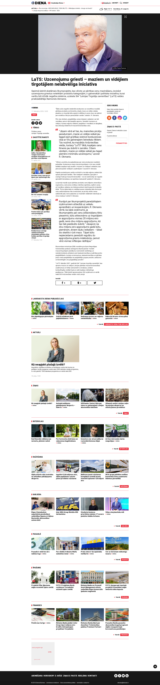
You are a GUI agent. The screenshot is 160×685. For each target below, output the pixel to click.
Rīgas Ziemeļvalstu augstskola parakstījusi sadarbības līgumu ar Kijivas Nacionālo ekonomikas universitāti (42, 516)
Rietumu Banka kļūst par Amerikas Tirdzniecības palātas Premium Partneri (91, 625)
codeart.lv (86, 682)
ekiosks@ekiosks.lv (123, 682)
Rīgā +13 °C (108, 9)
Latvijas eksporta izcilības (40, 10)
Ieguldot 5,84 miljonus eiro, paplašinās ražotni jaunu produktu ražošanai (67, 476)
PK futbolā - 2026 (55, 10)
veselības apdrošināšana (41, 655)
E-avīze (58, 676)
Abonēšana (37, 676)
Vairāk (101, 324)
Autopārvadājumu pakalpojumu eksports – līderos (65, 405)
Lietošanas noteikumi (52, 682)
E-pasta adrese (112, 136)
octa (49, 652)
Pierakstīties (121, 143)
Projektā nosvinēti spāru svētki (42, 586)
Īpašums (37, 568)
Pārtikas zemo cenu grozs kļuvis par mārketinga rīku (40, 176)
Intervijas (38, 421)
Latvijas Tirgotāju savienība (40, 133)
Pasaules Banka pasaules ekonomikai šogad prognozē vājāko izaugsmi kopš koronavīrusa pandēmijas (116, 626)
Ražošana (38, 457)
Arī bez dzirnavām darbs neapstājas (115, 440)
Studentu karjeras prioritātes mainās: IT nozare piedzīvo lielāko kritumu (92, 514)
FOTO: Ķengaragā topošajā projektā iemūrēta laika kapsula (115, 587)
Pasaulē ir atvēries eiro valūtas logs (40, 553)
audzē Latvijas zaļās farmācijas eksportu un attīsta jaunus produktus (116, 405)
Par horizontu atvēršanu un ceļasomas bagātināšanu (67, 441)
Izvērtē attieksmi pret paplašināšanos (65, 317)
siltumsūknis (47, 660)
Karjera (37, 494)
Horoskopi (49, 676)
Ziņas (34, 115)
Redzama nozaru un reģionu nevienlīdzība (92, 317)
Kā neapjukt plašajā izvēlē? (48, 364)
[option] (80, 44)
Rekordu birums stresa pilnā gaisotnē (116, 317)
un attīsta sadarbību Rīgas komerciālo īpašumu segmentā (92, 588)
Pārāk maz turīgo (40, 623)
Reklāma (82, 676)
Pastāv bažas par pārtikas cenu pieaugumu (40, 212)
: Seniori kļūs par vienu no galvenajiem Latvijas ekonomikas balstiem (92, 405)
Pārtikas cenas (36, 131)
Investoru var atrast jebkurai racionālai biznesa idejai (92, 441)
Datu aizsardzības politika (67, 682)
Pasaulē (37, 534)
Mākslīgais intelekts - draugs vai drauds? (80, 8)
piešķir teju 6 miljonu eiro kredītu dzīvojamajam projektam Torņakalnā (66, 626)
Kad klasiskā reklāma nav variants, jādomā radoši (41, 440)
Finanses (37, 605)
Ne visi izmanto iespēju (39, 194)
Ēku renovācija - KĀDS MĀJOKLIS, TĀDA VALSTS (53, 8)
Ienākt (126, 3)
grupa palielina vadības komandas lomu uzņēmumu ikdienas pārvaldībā (116, 476)
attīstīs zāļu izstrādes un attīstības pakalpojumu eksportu (42, 476)
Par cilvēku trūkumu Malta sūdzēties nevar (66, 553)
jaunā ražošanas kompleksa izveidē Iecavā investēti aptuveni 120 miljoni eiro (92, 478)
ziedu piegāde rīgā (37, 647)
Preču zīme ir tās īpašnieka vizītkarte (91, 553)
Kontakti (92, 676)
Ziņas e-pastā (70, 676)
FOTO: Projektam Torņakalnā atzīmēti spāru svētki (65, 587)
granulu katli (37, 659)
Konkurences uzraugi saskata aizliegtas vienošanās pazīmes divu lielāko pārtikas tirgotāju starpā (40, 234)
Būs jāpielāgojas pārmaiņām (42, 317)
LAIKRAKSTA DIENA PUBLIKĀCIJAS (48, 299)
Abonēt (115, 3)
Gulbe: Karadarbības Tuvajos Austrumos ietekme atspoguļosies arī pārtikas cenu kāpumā (40, 155)
